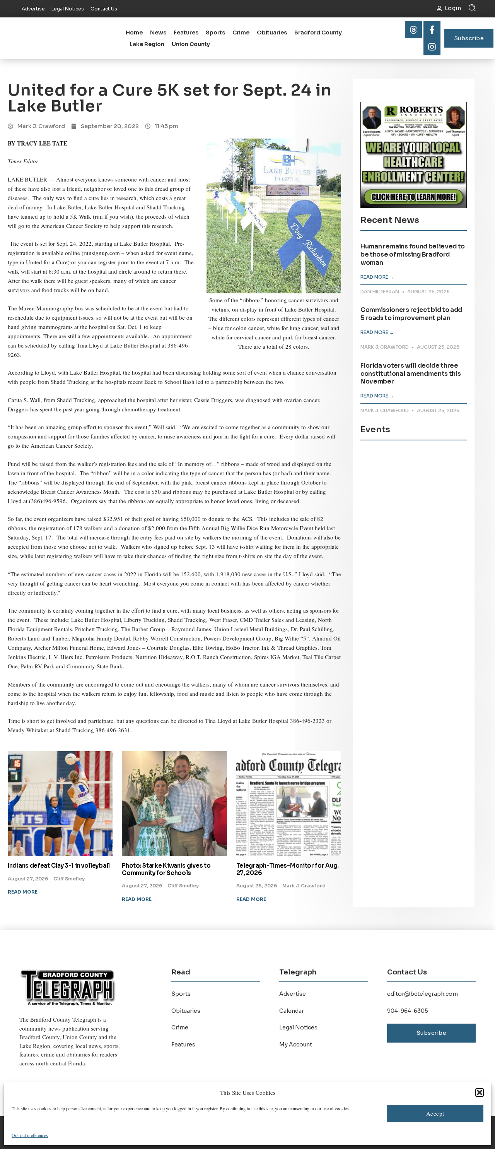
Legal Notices (298, 1027)
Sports (215, 32)
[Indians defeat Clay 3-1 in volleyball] (60, 803)
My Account (295, 1044)
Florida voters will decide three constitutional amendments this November (410, 373)
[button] (479, 1092)
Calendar (291, 1010)
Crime (240, 32)
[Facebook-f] (431, 29)
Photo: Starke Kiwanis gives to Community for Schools (166, 869)
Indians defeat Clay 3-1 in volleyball (59, 865)
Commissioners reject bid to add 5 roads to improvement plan (411, 314)
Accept (435, 1113)
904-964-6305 (407, 1010)
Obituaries (272, 32)
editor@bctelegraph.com (422, 993)
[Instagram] (431, 46)
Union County (191, 44)
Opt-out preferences (30, 1135)
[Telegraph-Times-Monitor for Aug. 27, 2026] (288, 803)
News (158, 32)
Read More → (377, 277)
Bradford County (318, 32)
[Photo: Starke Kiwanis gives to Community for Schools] (174, 803)
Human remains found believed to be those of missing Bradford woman (412, 254)
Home (134, 32)
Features (186, 32)
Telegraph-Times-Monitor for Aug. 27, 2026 (287, 869)
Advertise (292, 993)
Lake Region (147, 44)
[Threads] (413, 29)
